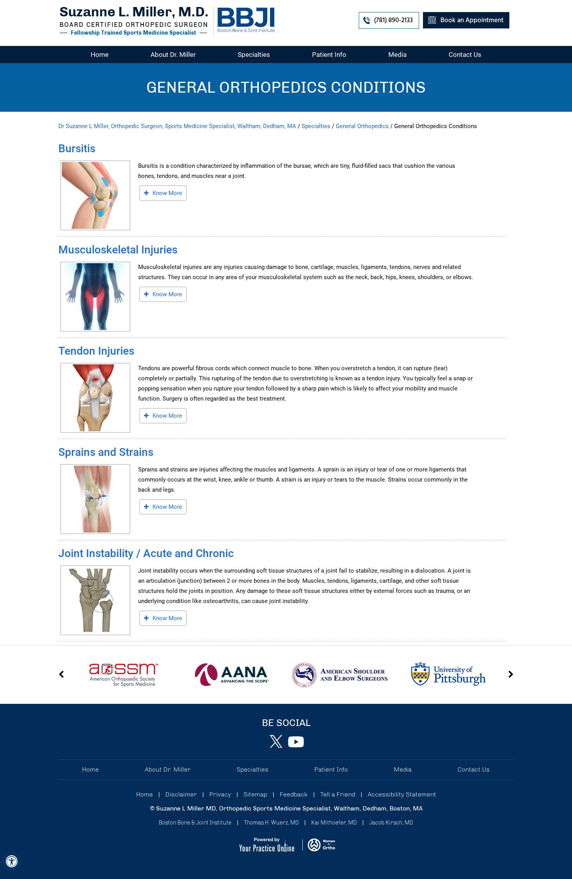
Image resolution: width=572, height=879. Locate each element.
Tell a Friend (337, 794)
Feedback (294, 794)
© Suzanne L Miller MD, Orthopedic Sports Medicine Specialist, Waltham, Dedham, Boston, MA (286, 808)
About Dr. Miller (173, 54)
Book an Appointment (472, 20)
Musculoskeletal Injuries (117, 249)
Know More (167, 193)
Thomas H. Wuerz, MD (271, 822)
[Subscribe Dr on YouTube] (296, 741)
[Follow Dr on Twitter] (276, 741)
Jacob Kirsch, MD (391, 822)
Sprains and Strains (105, 452)
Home (100, 54)
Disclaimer (181, 794)
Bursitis (76, 148)
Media (397, 54)
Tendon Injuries (96, 351)
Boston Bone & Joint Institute (195, 822)
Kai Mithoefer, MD (334, 822)
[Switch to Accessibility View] (11, 861)
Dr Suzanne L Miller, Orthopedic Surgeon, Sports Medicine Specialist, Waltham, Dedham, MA (177, 126)
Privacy (220, 794)
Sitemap (255, 794)
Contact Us (465, 54)
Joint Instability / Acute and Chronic (146, 553)
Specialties (254, 54)
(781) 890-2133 (393, 20)
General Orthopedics (362, 126)
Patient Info (329, 54)
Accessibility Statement (402, 794)
